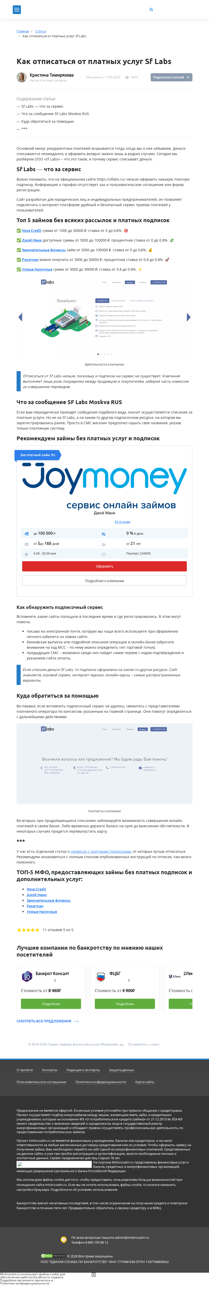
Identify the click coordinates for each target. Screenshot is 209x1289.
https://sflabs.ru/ (111, 179)
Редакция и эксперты (83, 1070)
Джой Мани (104, 513)
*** (24, 129)
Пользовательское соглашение (41, 1082)
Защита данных (121, 1070)
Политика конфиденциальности (100, 1082)
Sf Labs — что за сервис (42, 106)
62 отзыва (122, 522)
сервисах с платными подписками (101, 851)
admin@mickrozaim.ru (132, 1237)
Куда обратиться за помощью (47, 121)
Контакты (49, 1070)
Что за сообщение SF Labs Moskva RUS (55, 113)
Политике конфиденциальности (24, 1283)
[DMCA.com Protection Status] (53, 1255)
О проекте (25, 1070)
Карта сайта (144, 1082)
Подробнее (104, 581)
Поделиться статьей (168, 77)
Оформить (104, 566)
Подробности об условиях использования (83, 1189)
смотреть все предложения (44, 1021)
